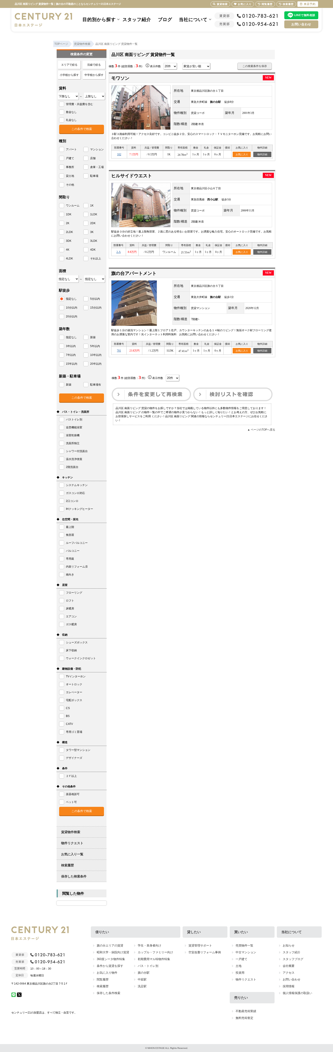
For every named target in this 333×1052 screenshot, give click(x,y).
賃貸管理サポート (200, 945)
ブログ (165, 19)
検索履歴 (67, 865)
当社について (193, 19)
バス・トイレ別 (148, 966)
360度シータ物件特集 (111, 959)
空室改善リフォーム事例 (204, 952)
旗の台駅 (144, 972)
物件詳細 (262, 154)
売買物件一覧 (244, 945)
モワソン (120, 78)
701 (119, 350)
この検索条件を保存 (254, 66)
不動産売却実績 (246, 1011)
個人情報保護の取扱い (297, 993)
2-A (118, 252)
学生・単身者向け (149, 945)
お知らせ (288, 945)
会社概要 (288, 966)
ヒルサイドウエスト (131, 175)
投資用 (240, 972)
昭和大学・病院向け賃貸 (113, 952)
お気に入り (242, 154)
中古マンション (246, 952)
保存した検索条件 (74, 876)
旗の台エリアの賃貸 (110, 945)
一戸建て (241, 959)
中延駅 (142, 979)
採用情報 (288, 986)
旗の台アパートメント (134, 273)
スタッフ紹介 (137, 19)
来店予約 (310, 4)
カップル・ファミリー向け (155, 952)
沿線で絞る (94, 64)
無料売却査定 (244, 1018)
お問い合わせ (301, 24)
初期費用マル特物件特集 (154, 959)
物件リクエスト (72, 843)
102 (119, 154)
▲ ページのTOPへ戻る (261, 429)
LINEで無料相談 (304, 15)
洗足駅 (142, 986)
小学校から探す (69, 75)
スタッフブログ (293, 959)
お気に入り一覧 (72, 854)
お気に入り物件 (107, 972)
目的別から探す (99, 19)
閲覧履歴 (103, 979)
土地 (238, 966)
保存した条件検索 (108, 993)
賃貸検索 (222, 4)
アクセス (288, 972)
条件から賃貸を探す (110, 966)
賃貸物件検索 (70, 832)
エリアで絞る (69, 64)
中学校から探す (94, 75)
